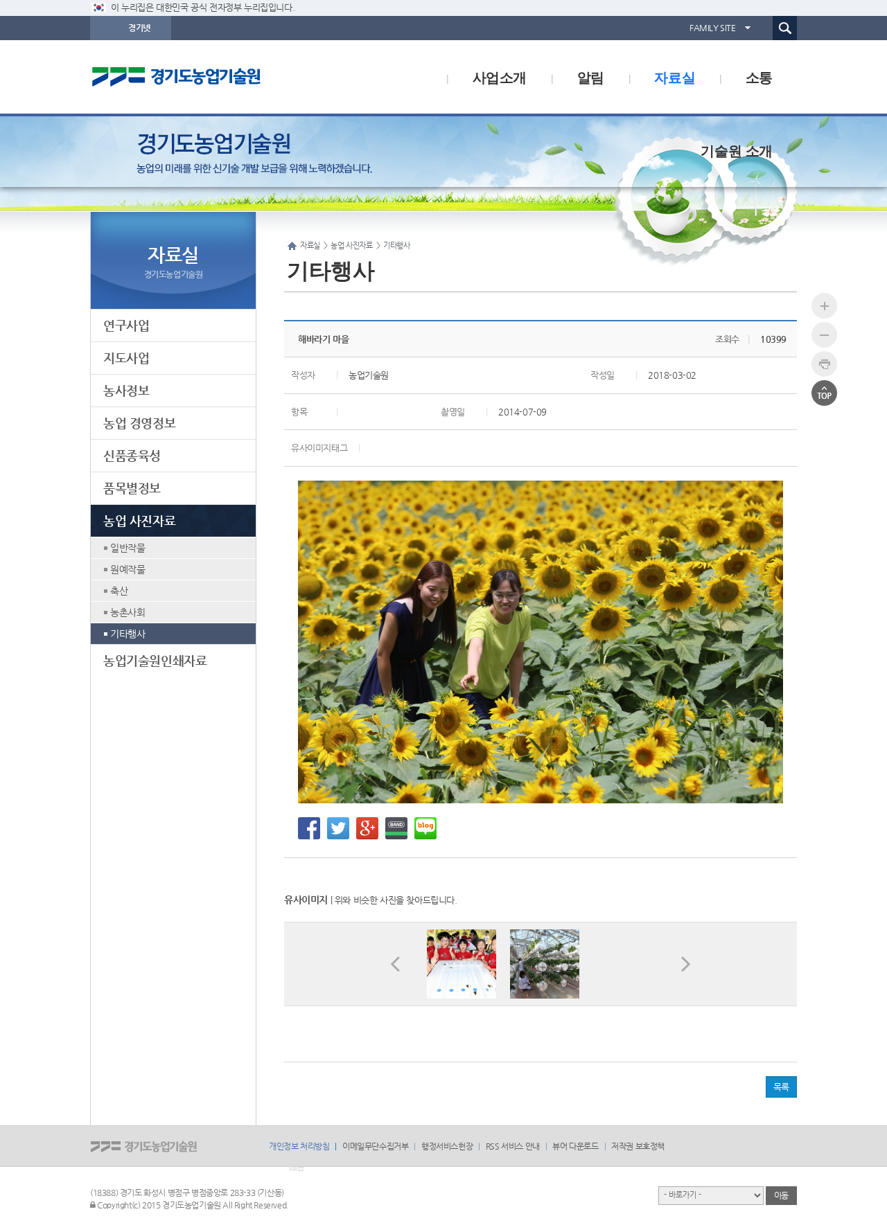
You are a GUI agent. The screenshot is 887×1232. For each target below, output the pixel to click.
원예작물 (127, 569)
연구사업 (126, 325)
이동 (781, 1195)
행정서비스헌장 (447, 1146)
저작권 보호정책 (638, 1146)
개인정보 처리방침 (299, 1146)
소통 (759, 76)
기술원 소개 (737, 150)
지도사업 (126, 357)
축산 (119, 590)
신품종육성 (132, 455)
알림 (590, 76)
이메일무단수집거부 (375, 1146)
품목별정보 (132, 488)
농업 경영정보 (139, 423)
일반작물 (127, 547)
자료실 (674, 76)
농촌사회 (127, 612)
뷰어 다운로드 (575, 1146)
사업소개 (500, 76)
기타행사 (127, 633)
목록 (781, 1087)
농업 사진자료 (139, 520)
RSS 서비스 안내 (513, 1146)
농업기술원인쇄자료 (155, 660)
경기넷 (139, 28)
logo (204, 77)
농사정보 (126, 390)
